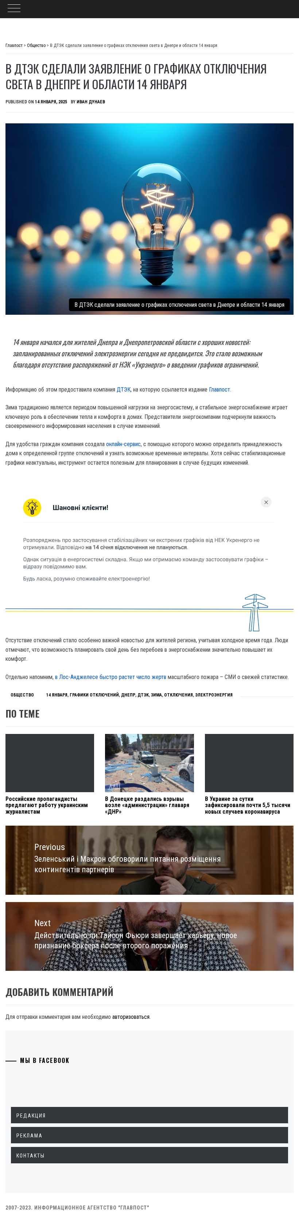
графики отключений (94, 695)
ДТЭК (124, 389)
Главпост (219, 389)
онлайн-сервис (123, 444)
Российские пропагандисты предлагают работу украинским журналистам (46, 805)
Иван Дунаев (91, 101)
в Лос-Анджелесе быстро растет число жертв (110, 677)
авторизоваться (131, 1016)
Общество (22, 695)
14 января (56, 695)
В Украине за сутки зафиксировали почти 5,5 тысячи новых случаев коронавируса (247, 805)
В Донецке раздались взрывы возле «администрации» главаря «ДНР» (147, 805)
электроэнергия (214, 695)
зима (156, 695)
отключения (178, 695)
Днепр (128, 695)
